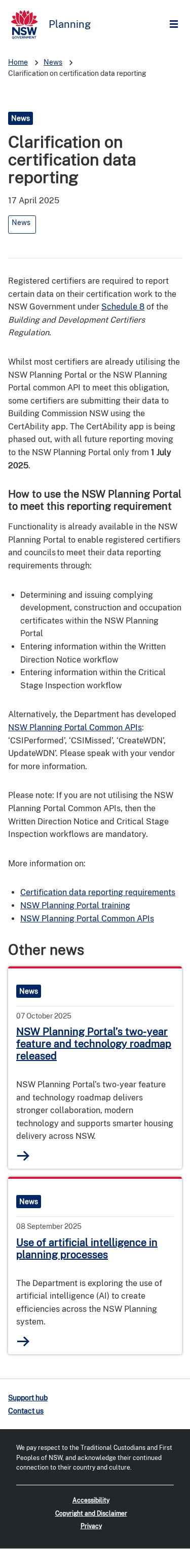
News (53, 62)
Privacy (91, 1526)
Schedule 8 (122, 307)
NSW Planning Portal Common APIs (75, 727)
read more (23, 1156)
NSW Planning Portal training (75, 905)
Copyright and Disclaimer (91, 1513)
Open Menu (176, 24)
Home (18, 62)
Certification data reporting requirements (97, 892)
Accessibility (90, 1500)
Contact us (26, 1411)
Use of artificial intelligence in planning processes (87, 1248)
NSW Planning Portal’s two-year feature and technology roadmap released (93, 1044)
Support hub (28, 1398)
